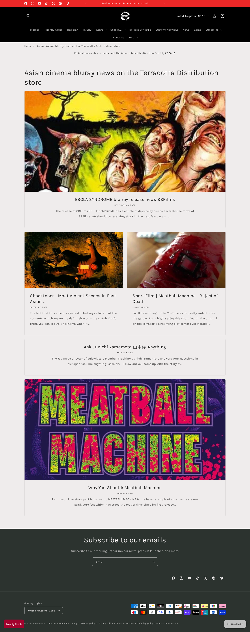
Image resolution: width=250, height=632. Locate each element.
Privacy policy (106, 623)
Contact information (167, 623)
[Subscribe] (154, 561)
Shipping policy (145, 623)
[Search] (28, 16)
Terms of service (125, 623)
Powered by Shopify (67, 623)
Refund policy (88, 623)
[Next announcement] (164, 3)
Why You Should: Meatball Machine (124, 487)
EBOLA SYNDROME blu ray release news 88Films (125, 199)
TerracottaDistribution (44, 623)
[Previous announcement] (86, 3)
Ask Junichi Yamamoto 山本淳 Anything (125, 346)
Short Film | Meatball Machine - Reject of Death (175, 298)
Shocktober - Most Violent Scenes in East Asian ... (73, 298)
